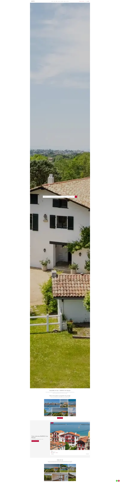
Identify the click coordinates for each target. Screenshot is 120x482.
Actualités (67, 1)
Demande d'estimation (81, 1)
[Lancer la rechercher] (76, 197)
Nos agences (62, 1)
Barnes (65, 1)
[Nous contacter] (119, 481)
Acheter (52, 1)
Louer (54, 1)
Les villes (59, 1)
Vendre (56, 1)
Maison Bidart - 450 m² (86, 387)
